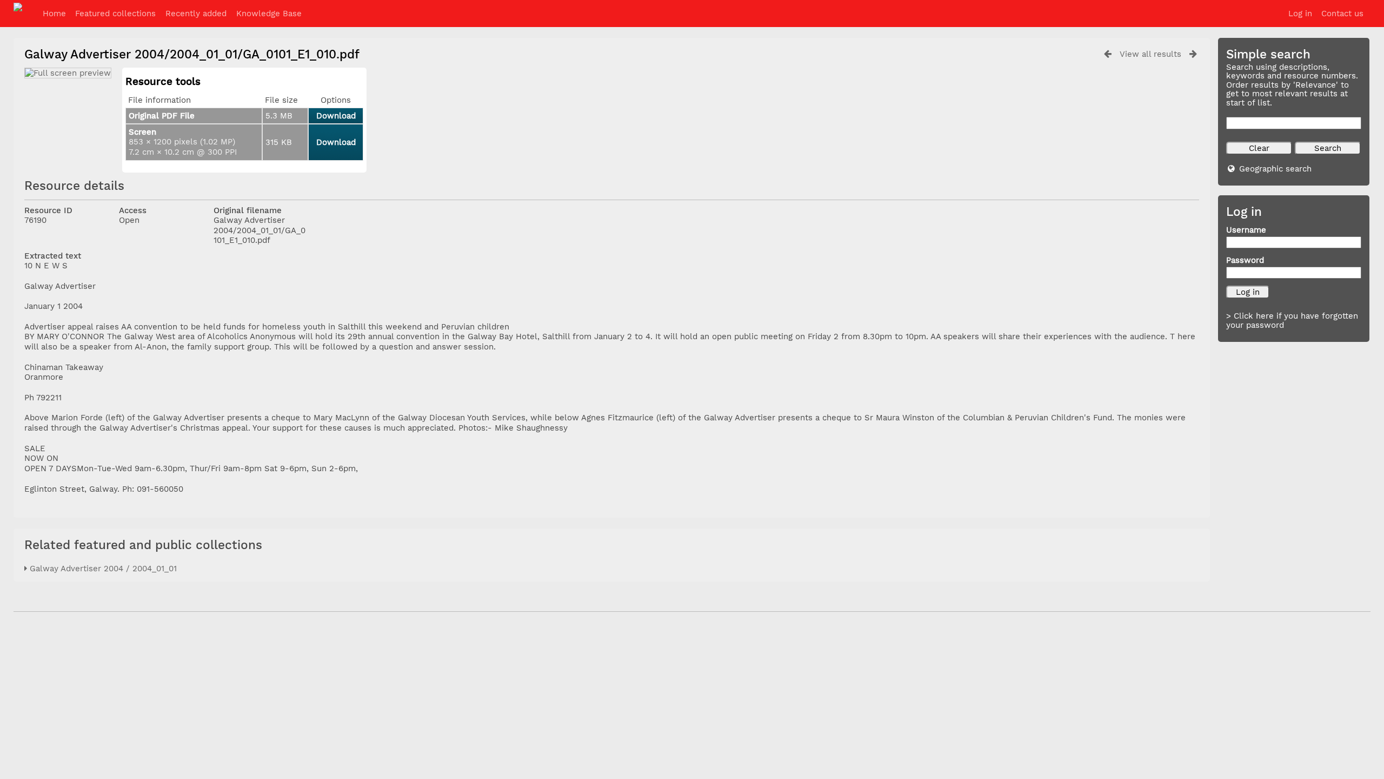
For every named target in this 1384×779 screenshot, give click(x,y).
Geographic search (1275, 169)
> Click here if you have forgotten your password (1292, 320)
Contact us (1342, 13)
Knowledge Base (269, 13)
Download (336, 116)
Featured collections (115, 13)
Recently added (196, 13)
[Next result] (1193, 53)
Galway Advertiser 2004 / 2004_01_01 (102, 568)
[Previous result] (1108, 53)
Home (54, 13)
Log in (1300, 13)
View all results (1150, 54)
